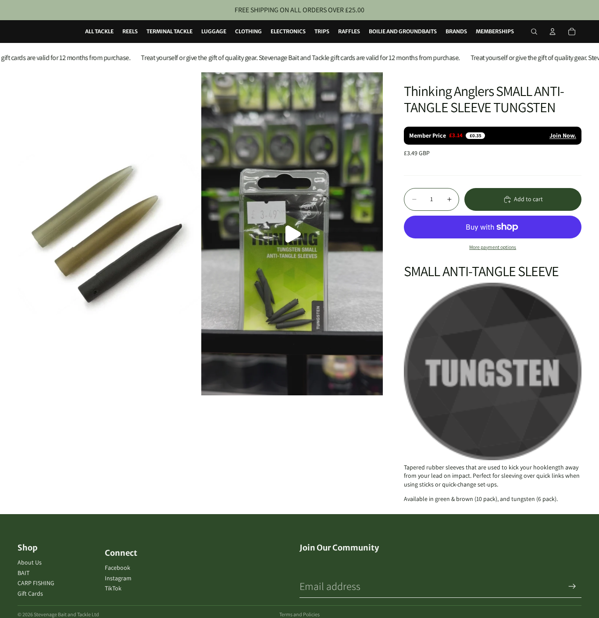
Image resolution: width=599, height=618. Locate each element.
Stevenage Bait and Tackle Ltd (66, 614)
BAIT (23, 573)
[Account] (552, 31)
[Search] (534, 31)
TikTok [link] (113, 588)
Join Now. (562, 135)
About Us (30, 562)
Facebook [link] (117, 568)
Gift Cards (30, 593)
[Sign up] (572, 586)
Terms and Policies (299, 614)
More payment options (492, 247)
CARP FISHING (36, 583)
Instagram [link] (118, 578)
